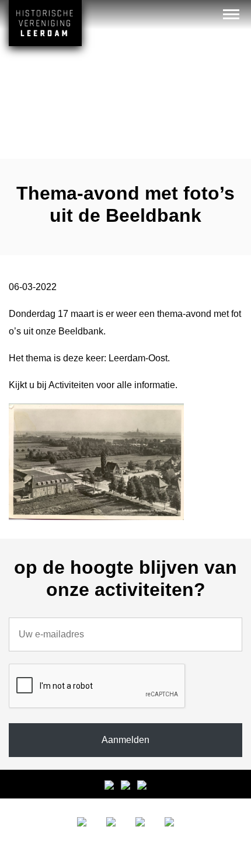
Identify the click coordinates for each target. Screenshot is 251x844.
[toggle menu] (231, 14)
